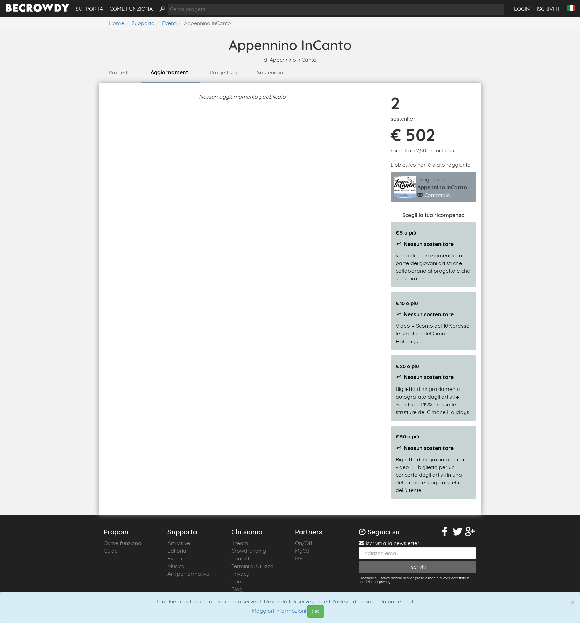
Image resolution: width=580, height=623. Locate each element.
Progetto (120, 72)
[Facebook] (445, 532)
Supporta (89, 8)
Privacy (240, 573)
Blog (237, 589)
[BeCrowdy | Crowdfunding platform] (37, 10)
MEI (299, 558)
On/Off (303, 543)
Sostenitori (270, 72)
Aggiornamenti (170, 72)
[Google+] (470, 532)
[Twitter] (457, 532)
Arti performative (188, 573)
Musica (176, 566)
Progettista (223, 72)
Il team (239, 543)
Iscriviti (548, 8)
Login (522, 8)
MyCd (302, 550)
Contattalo (437, 195)
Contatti (240, 558)
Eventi (174, 558)
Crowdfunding (248, 550)
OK (316, 611)
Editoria (176, 550)
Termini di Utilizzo (252, 566)
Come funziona (131, 8)
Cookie (239, 581)
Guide (111, 550)
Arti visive (178, 543)
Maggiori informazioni (279, 611)
